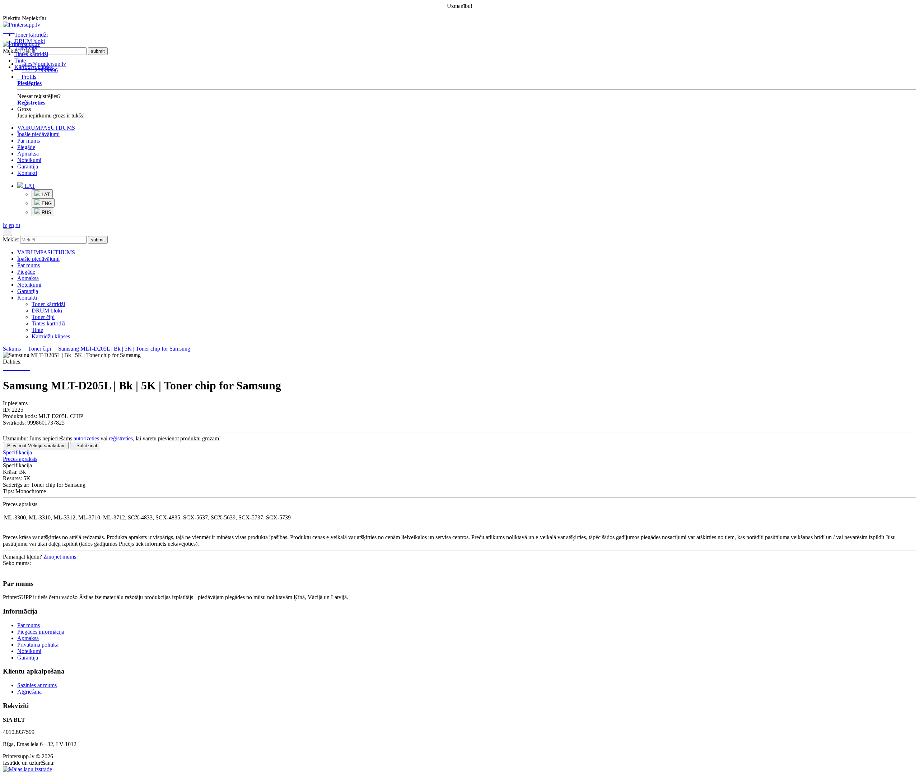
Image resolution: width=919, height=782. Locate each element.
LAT (29, 186)
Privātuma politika (38, 645)
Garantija (27, 166)
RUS (45, 212)
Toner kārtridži (31, 35)
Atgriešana (29, 692)
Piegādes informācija (40, 632)
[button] (466, 199)
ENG (46, 203)
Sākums (12, 349)
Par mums (28, 141)
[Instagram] (16, 569)
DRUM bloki (29, 41)
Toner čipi (25, 48)
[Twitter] (11, 569)
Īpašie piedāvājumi (38, 134)
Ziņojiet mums (59, 557)
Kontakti (27, 173)
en (11, 225)
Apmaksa (28, 154)
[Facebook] (5, 569)
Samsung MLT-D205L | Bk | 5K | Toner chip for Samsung (124, 349)
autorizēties (86, 438)
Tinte (20, 60)
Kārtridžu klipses (33, 67)
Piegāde (26, 147)
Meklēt (11, 239)
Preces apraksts (20, 459)
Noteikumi (29, 160)
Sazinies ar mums (37, 685)
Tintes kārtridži (31, 54)
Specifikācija (17, 452)
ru (17, 225)
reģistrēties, (121, 438)
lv (5, 225)
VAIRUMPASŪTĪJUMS (46, 128)
